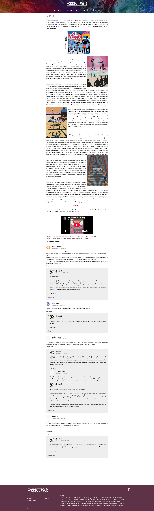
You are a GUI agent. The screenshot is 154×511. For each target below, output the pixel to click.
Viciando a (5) (106, 501)
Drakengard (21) (90, 498)
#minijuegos (73, 236)
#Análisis (48, 236)
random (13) (100, 505)
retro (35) (107, 505)
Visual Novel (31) (115, 501)
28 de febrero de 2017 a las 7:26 (58, 305)
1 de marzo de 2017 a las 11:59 (62, 386)
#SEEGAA (96, 236)
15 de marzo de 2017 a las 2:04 (58, 418)
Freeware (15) (100, 498)
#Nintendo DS (81, 236)
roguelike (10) (114, 505)
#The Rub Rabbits (51, 238)
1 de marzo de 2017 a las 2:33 (62, 318)
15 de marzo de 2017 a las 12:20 (62, 440)
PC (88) (76, 499)
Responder (49, 266)
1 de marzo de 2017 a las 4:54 (62, 373)
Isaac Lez (55, 303)
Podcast (97, 10)
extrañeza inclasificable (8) (101, 503)
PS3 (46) (87, 499)
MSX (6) (114, 498)
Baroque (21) (72, 498)
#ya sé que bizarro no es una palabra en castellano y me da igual (73, 238)
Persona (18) (113, 499)
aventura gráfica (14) (73, 503)
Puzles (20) (121, 499)
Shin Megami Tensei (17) (94, 501)
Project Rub (56, 24)
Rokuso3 (59, 271)
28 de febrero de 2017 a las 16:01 (59, 339)
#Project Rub (89, 236)
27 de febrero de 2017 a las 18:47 (59, 248)
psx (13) (93, 505)
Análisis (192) (64, 498)
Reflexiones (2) (64, 501)
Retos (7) (72, 501)
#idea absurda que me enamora (60, 236)
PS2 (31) (81, 499)
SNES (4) (84, 501)
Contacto (83, 10)
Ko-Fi (90, 10)
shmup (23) (122, 505)
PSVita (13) (105, 499)
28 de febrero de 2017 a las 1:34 (62, 273)
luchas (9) (121, 503)
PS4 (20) (93, 499)
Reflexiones (74, 10)
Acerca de (57, 10)
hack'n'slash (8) (113, 503)
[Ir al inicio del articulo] (129, 489)
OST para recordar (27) (66, 499)
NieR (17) (119, 498)
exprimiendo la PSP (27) (86, 503)
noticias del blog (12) (74, 505)
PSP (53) (99, 499)
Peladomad (56, 246)
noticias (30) (63, 505)
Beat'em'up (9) (81, 498)
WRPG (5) (63, 503)
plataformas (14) (85, 505)
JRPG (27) (108, 498)
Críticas (65, 10)
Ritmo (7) (78, 501)
